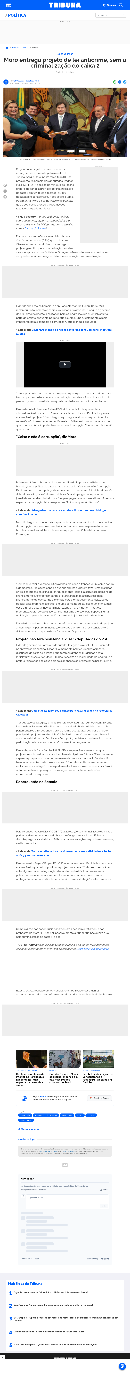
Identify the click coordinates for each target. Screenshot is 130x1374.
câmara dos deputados (46, 1115)
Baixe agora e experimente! (92, 948)
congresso (67, 1115)
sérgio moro (26, 1120)
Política (17, 15)
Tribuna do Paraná (35, 228)
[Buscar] (123, 15)
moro (79, 1115)
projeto (91, 1115)
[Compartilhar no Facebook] (119, 82)
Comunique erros (30, 1129)
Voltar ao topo (27, 1139)
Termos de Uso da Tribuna (49, 1151)
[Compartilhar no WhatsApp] (114, 82)
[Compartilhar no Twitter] (125, 82)
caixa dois (25, 1115)
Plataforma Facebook (69, 1151)
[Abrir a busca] (121, 5)
